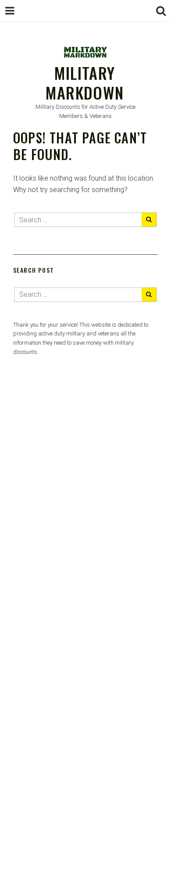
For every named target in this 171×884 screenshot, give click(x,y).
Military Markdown (85, 82)
